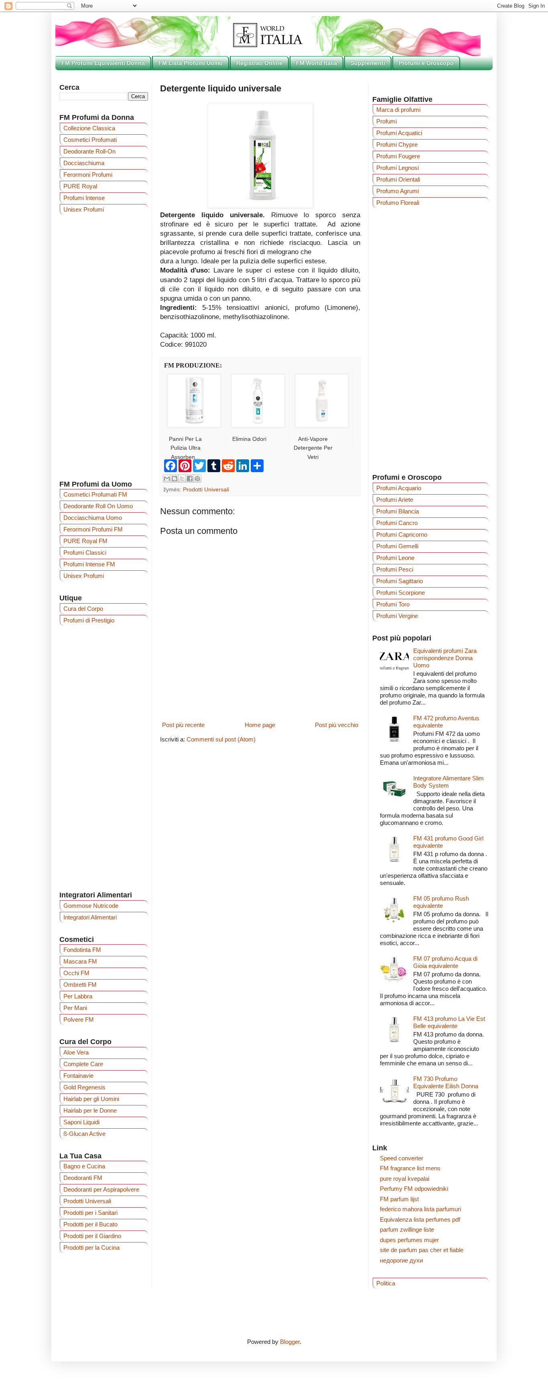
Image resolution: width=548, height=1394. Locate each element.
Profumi (386, 121)
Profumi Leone (395, 557)
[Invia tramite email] (167, 479)
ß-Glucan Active (84, 1133)
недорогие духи (401, 1260)
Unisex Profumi (83, 209)
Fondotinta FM (82, 949)
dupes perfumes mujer (409, 1239)
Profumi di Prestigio (88, 620)
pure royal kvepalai (404, 1178)
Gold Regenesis (84, 1087)
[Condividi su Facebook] (190, 479)
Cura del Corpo (83, 608)
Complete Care (83, 1064)
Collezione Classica (89, 128)
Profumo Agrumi (397, 191)
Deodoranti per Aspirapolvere (101, 1189)
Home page (260, 724)
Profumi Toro (393, 604)
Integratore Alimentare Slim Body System (448, 782)
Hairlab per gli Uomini (91, 1098)
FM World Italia (316, 63)
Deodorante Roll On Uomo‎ (98, 506)
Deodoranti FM (82, 1177)
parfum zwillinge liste (407, 1229)
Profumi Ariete (394, 499)
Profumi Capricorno (401, 534)
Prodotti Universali (206, 490)
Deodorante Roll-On (89, 151)
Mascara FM (80, 961)
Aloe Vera (76, 1052)
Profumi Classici (84, 552)
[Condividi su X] (182, 479)
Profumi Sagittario (399, 581)
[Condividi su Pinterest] (197, 479)
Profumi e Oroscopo (426, 63)
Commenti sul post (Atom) (221, 739)
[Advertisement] (103, 347)
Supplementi (368, 63)
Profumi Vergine (397, 615)
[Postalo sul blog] (174, 479)
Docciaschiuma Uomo (92, 517)
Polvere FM (78, 1019)
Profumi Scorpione (400, 592)
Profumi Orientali (398, 179)
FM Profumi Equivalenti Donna (103, 63)
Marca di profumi (398, 109)
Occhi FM (76, 973)
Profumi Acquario (398, 488)
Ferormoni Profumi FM (93, 529)
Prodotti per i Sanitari (90, 1212)
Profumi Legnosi (397, 167)
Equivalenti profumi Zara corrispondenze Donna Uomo (445, 658)
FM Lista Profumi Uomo (190, 63)
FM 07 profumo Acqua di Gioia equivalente (445, 962)
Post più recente (183, 724)
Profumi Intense (84, 197)
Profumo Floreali (397, 202)
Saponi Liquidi (81, 1122)
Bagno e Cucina (84, 1166)
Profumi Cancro (397, 522)
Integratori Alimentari (90, 917)
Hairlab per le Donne (90, 1110)
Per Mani (75, 1007)
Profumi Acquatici (399, 132)
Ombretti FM (80, 984)
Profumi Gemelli (397, 546)
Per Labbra (77, 996)
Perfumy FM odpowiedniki (414, 1188)
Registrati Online (259, 63)
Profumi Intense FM (89, 564)
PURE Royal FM (85, 540)
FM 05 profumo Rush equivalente (441, 902)
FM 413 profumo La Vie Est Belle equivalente (449, 1022)
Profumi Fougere (398, 156)
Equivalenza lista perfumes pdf (420, 1219)
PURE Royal (80, 186)
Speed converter (401, 1158)
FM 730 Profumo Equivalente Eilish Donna (445, 1082)
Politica (385, 1283)
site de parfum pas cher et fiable (421, 1250)
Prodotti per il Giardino (92, 1235)
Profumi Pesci (394, 569)
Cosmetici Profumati (90, 139)
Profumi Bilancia (397, 511)
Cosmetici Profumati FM (95, 494)
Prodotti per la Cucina (91, 1247)
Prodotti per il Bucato (90, 1224)
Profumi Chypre (397, 144)
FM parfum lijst (399, 1199)
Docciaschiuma (83, 163)
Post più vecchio (336, 724)
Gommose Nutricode (90, 905)
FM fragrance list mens (410, 1168)
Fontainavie (78, 1075)
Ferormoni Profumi (87, 174)
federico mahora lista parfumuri (420, 1209)
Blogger (290, 1341)
